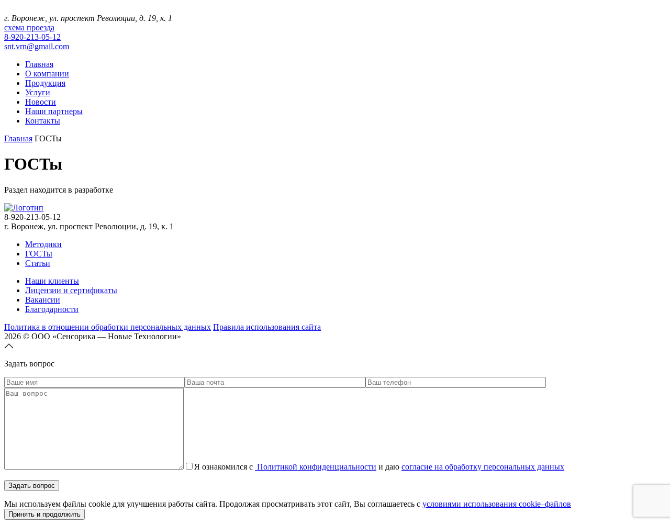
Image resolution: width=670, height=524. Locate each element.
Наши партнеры (54, 111)
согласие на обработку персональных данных (482, 466)
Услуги (37, 92)
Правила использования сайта (267, 326)
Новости (40, 101)
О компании (47, 73)
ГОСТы (38, 253)
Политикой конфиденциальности (315, 466)
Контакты (42, 120)
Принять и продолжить (44, 514)
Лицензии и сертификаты (71, 290)
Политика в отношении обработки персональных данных (107, 326)
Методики (43, 244)
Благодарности (52, 309)
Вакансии (42, 299)
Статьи (37, 263)
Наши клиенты (52, 280)
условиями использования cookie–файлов (496, 503)
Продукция (45, 83)
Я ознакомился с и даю (379, 466)
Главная (39, 64)
